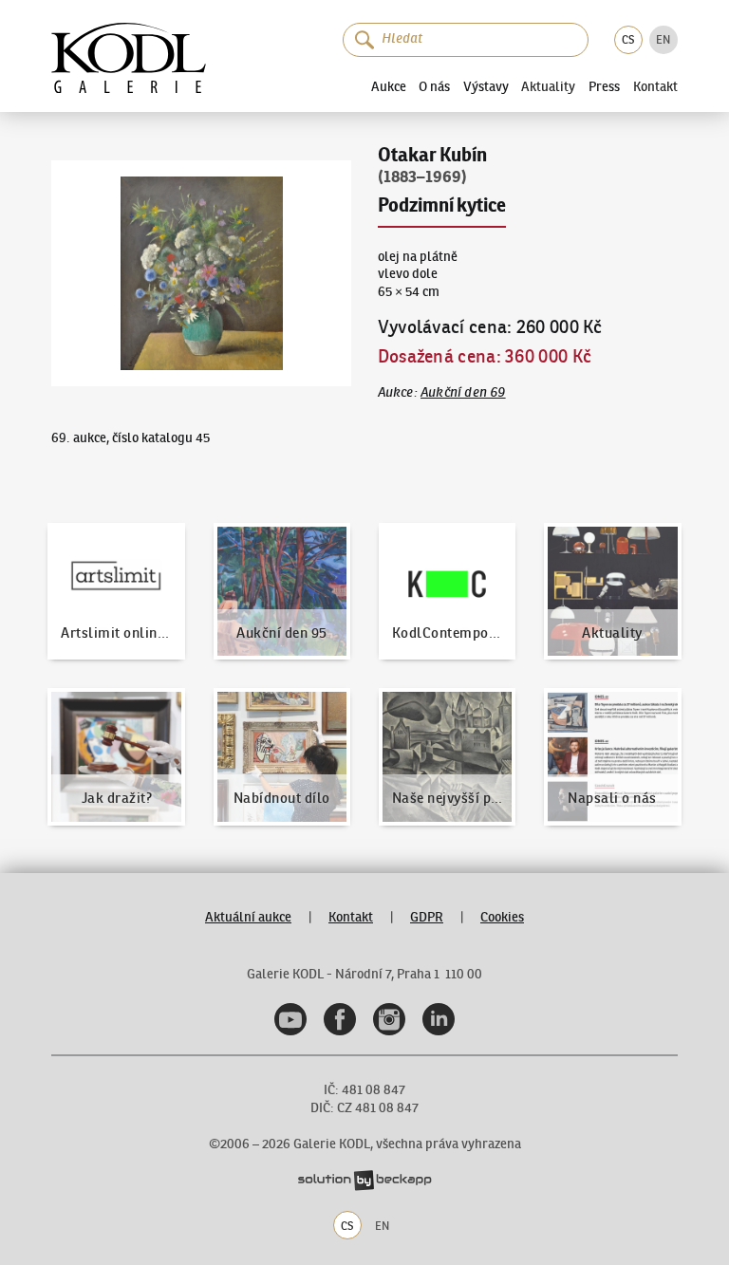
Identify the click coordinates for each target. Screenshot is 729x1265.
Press (604, 86)
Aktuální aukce (248, 917)
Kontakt (655, 87)
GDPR (426, 917)
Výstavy (486, 86)
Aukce (388, 86)
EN (663, 39)
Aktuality (548, 87)
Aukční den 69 (463, 392)
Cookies (502, 917)
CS (628, 39)
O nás (434, 86)
